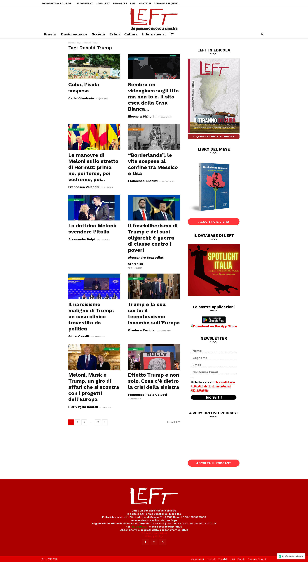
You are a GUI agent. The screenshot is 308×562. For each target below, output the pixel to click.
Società (98, 34)
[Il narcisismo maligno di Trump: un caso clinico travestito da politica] (94, 286)
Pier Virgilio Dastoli (83, 407)
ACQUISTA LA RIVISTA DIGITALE (214, 136)
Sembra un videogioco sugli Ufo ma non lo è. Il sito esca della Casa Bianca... (153, 96)
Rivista (50, 34)
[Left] (154, 19)
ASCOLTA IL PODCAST (213, 463)
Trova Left (120, 3)
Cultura (131, 34)
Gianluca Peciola (141, 330)
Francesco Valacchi (83, 187)
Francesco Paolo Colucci (147, 395)
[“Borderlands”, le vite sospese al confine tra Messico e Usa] (154, 137)
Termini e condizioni (154, 533)
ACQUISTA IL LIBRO (213, 222)
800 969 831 (139, 526)
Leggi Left (103, 3)
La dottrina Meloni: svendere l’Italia (92, 229)
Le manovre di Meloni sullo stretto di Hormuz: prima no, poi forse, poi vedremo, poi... (93, 167)
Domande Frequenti (166, 3)
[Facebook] (145, 542)
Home (71, 42)
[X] (162, 542)
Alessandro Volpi (81, 239)
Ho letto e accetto (213, 386)
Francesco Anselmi (143, 181)
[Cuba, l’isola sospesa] (94, 66)
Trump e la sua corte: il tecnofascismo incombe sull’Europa (154, 313)
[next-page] (104, 422)
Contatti (145, 3)
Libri (133, 3)
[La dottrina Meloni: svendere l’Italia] (94, 207)
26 (98, 422)
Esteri (114, 34)
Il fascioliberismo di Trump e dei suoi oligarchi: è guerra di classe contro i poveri (152, 238)
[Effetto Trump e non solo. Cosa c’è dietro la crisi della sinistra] (154, 357)
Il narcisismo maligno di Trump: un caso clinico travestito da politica (91, 316)
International (154, 34)
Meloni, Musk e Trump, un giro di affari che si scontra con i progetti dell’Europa (93, 387)
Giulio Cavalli (78, 336)
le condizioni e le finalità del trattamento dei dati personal (213, 386)
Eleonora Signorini (142, 116)
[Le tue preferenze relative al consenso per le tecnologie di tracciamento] (291, 556)
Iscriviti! (214, 397)
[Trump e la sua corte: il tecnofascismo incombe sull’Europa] (154, 286)
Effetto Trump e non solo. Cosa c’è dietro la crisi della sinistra (153, 381)
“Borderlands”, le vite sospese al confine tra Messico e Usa (153, 164)
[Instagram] (154, 542)
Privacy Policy (154, 536)
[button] (262, 34)
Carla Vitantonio (81, 98)
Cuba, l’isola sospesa (83, 87)
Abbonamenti (85, 3)
